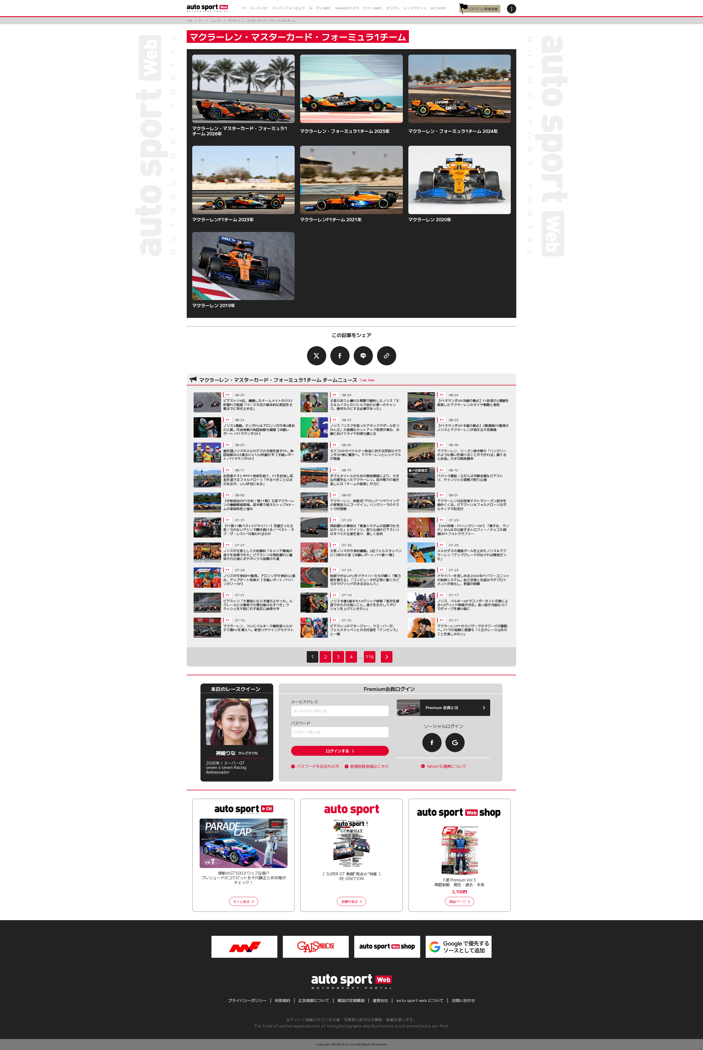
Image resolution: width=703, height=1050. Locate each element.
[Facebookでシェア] (340, 355)
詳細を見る (349, 901)
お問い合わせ (463, 1000)
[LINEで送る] (363, 355)
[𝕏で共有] (316, 355)
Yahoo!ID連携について (446, 766)
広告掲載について (314, 1000)
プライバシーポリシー (247, 1000)
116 (370, 656)
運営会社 (380, 1000)
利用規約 (282, 1000)
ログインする (337, 751)
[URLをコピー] (386, 355)
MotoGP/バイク (347, 7)
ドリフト (393, 7)
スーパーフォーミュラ (288, 7)
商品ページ (457, 901)
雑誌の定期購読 (350, 1000)
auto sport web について (419, 1000)
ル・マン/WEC (320, 7)
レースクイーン (415, 7)
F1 (244, 7)
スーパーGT (259, 7)
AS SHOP (438, 7)
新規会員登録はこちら (369, 766)
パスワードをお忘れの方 (318, 766)
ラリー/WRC (372, 7)
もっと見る (241, 901)
